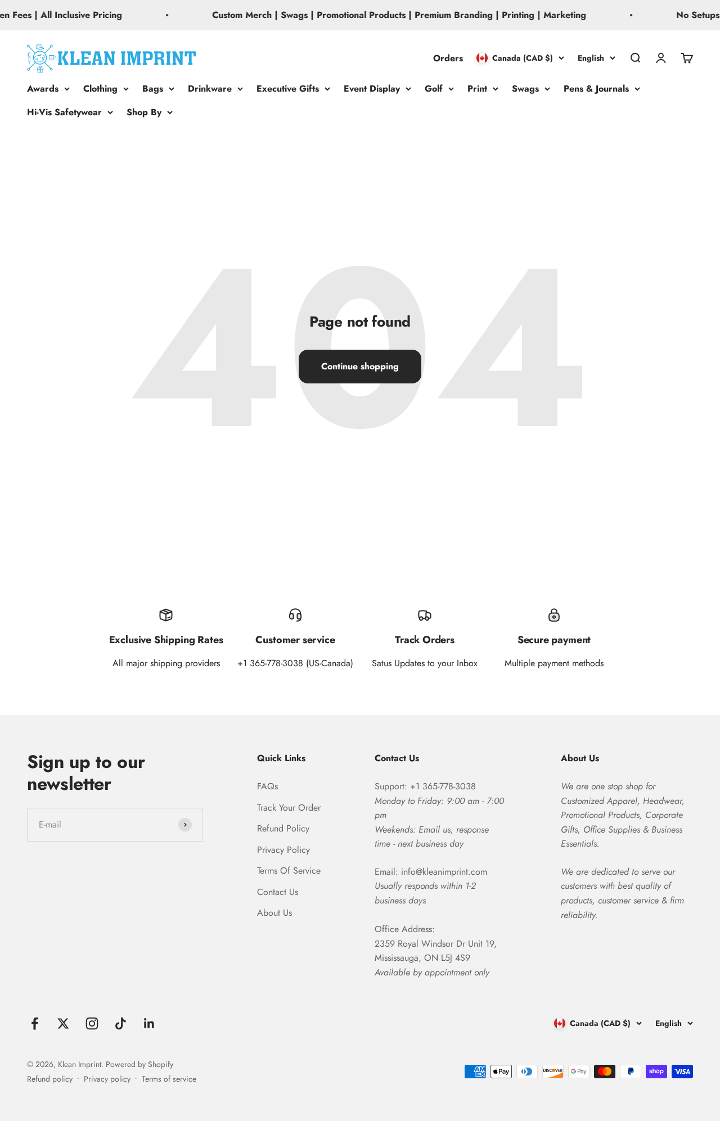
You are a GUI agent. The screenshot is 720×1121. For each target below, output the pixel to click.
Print (477, 88)
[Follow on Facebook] (34, 1023)
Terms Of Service (289, 870)
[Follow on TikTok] (120, 1023)
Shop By (144, 111)
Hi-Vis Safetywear (64, 111)
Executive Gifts (287, 88)
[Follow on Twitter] (63, 1023)
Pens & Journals (596, 88)
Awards (42, 88)
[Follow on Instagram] (92, 1023)
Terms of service (169, 1078)
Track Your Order (289, 807)
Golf (434, 88)
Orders (448, 57)
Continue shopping (360, 366)
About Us (274, 912)
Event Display (372, 88)
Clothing (100, 88)
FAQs (267, 786)
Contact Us (277, 891)
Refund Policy (283, 828)
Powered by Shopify (139, 1064)
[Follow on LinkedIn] (149, 1023)
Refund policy (50, 1078)
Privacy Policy (283, 849)
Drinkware (210, 88)
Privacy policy (107, 1078)
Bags (152, 88)
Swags (525, 88)
